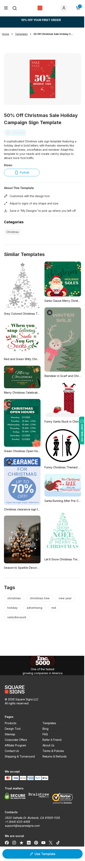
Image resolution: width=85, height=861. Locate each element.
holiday (12, 607)
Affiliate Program (15, 745)
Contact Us (12, 751)
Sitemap (10, 734)
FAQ (45, 734)
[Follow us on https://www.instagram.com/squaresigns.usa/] (14, 842)
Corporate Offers (16, 739)
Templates (49, 723)
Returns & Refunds (54, 756)
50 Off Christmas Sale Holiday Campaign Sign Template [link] (53, 34)
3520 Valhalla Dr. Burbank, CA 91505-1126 (32, 817)
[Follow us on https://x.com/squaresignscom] (51, 842)
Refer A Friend (51, 739)
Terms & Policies (53, 751)
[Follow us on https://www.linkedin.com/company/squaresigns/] (29, 842)
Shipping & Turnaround (20, 756)
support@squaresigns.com (22, 825)
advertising (34, 607)
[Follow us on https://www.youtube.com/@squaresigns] (43, 842)
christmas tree (40, 598)
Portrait (24, 172)
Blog (45, 728)
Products (10, 723)
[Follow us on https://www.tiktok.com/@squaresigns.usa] (58, 842)
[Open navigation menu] (6, 8)
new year (65, 598)
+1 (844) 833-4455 (17, 821)
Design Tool (13, 728)
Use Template (45, 854)
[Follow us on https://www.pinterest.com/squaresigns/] (36, 842)
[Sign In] (65, 8)
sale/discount (16, 617)
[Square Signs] (40, 8)
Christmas (12, 232)
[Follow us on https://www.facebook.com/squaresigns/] (7, 842)
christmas (14, 598)
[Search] (14, 8)
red (53, 607)
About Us (48, 745)
